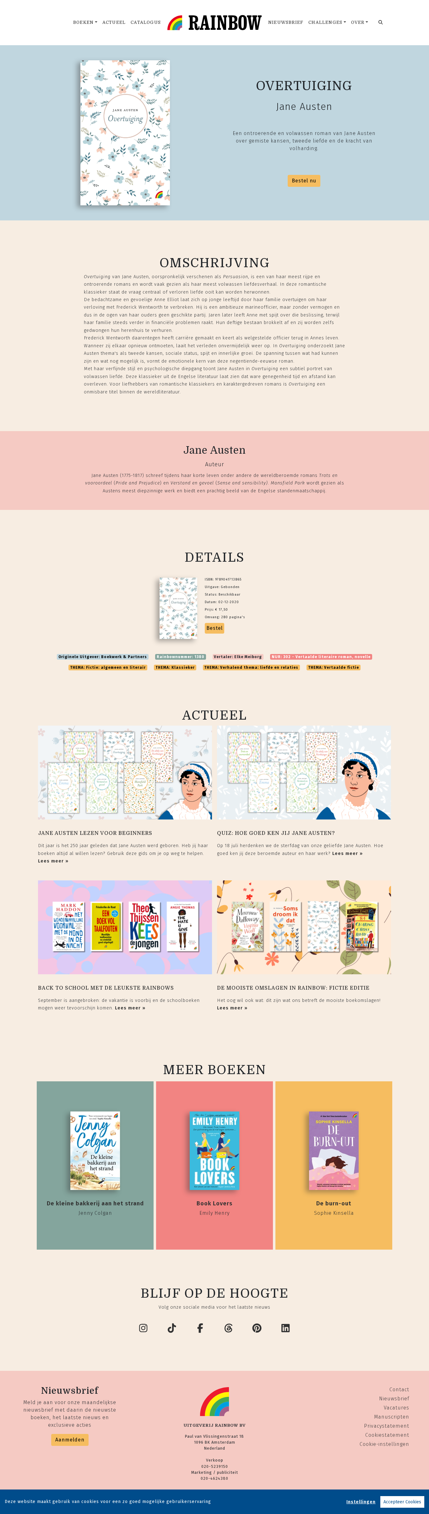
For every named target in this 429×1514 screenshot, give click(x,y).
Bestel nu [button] (304, 181)
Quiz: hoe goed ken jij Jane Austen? (276, 833)
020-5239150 (214, 1466)
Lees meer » (53, 861)
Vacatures (396, 1408)
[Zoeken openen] (381, 22)
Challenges (325, 22)
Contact (399, 1389)
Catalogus (146, 22)
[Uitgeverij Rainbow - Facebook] (200, 1328)
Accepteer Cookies (402, 1502)
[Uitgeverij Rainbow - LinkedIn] (285, 1328)
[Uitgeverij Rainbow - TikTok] (172, 1328)
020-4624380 (214, 1478)
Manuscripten (391, 1417)
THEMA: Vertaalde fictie (333, 667)
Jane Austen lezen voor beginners (95, 833)
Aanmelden (69, 1440)
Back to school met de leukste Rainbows (106, 988)
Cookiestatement (387, 1435)
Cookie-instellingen (384, 1444)
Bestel (214, 628)
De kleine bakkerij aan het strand (95, 1203)
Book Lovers (214, 1203)
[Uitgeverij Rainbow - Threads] (228, 1328)
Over (358, 22)
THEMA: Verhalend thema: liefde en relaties (251, 667)
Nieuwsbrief (285, 22)
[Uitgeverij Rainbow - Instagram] (143, 1328)
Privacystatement (386, 1426)
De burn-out (333, 1203)
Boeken (83, 22)
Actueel (114, 22)
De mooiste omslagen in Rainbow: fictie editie (293, 988)
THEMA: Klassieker (175, 667)
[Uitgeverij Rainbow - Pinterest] (257, 1328)
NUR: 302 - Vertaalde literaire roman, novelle (321, 657)
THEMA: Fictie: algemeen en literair (108, 667)
